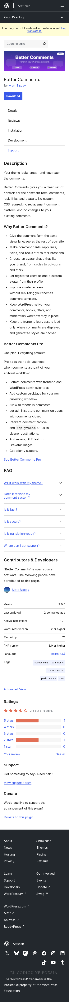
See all (60, 754)
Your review (12, 754)
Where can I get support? (22, 546)
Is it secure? (12, 521)
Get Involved (45, 873)
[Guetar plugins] (44, 44)
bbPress (11, 920)
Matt (9, 913)
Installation (15, 130)
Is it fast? (10, 509)
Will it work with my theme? (23, 483)
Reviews (14, 121)
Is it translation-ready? (20, 533)
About (8, 841)
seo (61, 678)
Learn (8, 873)
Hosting (9, 854)
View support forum (17, 783)
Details (12, 110)
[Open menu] (63, 5)
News (8, 847)
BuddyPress (14, 926)
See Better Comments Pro (22, 459)
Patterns (42, 861)
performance (48, 678)
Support (13, 150)
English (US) (57, 653)
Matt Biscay (17, 85)
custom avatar (56, 670)
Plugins (41, 854)
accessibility (41, 662)
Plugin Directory (14, 17)
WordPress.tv (15, 894)
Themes (42, 847)
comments (58, 662)
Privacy (9, 861)
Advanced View (15, 689)
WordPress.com (17, 906)
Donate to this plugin (18, 817)
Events (41, 880)
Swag (42, 894)
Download (13, 96)
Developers (12, 887)
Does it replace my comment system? (17, 495)
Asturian (18, 944)
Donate (43, 887)
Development (17, 140)
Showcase (43, 841)
